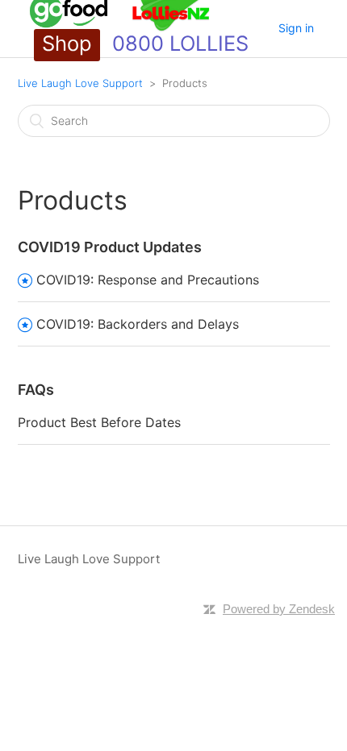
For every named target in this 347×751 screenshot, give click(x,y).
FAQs (36, 389)
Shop (67, 43)
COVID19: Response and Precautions (147, 280)
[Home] (120, 28)
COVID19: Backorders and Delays (137, 324)
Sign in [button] (296, 28)
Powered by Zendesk (279, 609)
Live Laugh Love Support (80, 83)
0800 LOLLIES (180, 43)
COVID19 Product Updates (110, 247)
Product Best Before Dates (99, 422)
